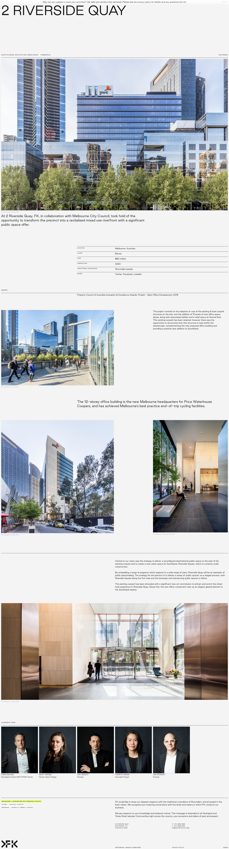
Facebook (128, 274)
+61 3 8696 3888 (179, 824)
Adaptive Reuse (7, 55)
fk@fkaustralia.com (180, 828)
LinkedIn (138, 274)
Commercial (46, 55)
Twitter (118, 274)
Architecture (20, 55)
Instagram (119, 847)
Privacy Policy (178, 847)
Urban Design (32, 55)
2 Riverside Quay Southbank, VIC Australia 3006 (122, 826)
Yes (181, 2)
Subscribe (137, 847)
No (184, 2)
